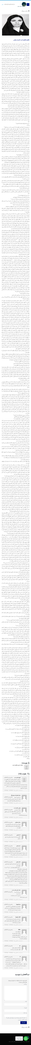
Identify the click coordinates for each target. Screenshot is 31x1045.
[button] (28, 4)
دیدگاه (25, 984)
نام (26, 1001)
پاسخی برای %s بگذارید (8, 777)
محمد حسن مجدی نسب (17, 765)
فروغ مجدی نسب (17, 777)
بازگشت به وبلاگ (24, 11)
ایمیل (2, 4)
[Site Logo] (21, 4)
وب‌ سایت (25, 1012)
